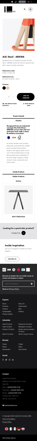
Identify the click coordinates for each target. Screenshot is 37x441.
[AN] (4, 88)
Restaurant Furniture (25, 324)
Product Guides (7, 314)
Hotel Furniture (7, 324)
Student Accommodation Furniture (26, 330)
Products (5, 306)
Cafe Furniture (7, 327)
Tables (20, 344)
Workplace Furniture (25, 327)
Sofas (20, 347)
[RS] (7, 88)
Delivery (21, 311)
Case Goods (22, 349)
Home (4, 304)
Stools (4, 347)
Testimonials (22, 306)
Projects (5, 309)
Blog (19, 309)
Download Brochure (10, 405)
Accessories (6, 349)
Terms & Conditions (8, 419)
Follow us (12, 259)
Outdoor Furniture (8, 329)
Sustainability (6, 311)
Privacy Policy (14, 289)
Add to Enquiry (26, 97)
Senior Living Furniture (25, 334)
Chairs (4, 344)
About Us (21, 304)
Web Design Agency (9, 438)
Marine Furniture (7, 334)
